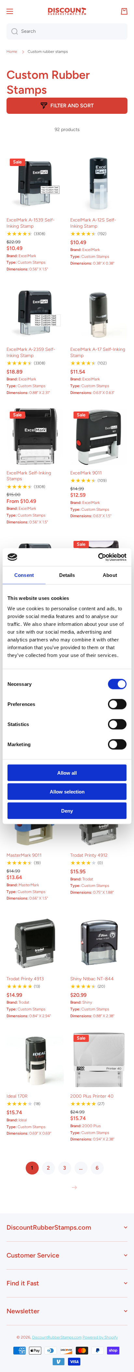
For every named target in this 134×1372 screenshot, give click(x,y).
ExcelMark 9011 (86, 473)
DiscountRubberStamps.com (57, 1337)
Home (12, 51)
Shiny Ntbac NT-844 (92, 979)
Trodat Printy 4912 (89, 855)
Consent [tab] (24, 575)
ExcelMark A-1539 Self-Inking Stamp (31, 223)
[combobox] (67, 31)
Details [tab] (67, 575)
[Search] (12, 31)
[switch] (117, 704)
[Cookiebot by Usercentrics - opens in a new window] (98, 557)
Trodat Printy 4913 (25, 979)
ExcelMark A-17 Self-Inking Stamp (97, 352)
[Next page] (73, 1187)
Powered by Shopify (100, 1337)
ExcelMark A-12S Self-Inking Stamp (93, 223)
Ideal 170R (17, 1096)
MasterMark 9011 (24, 855)
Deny (67, 810)
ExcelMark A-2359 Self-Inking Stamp (31, 352)
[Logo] (67, 11)
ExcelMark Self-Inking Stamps (29, 476)
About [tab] (110, 575)
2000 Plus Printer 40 (92, 1096)
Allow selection (67, 791)
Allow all (67, 772)
